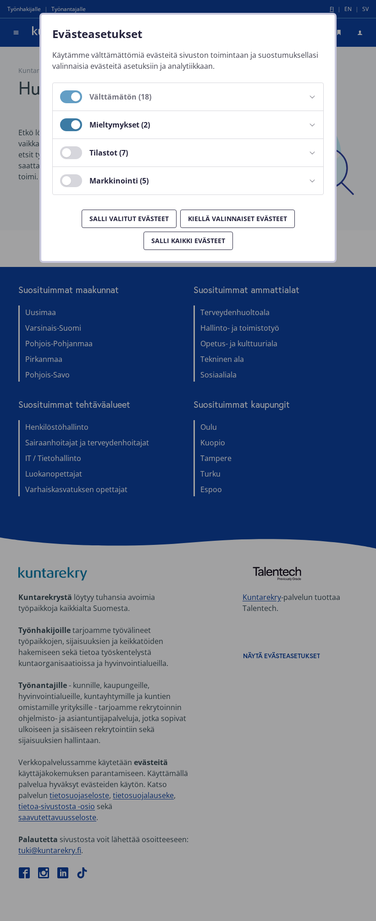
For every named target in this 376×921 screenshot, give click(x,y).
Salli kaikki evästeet (188, 240)
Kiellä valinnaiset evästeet (237, 218)
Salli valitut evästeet (129, 218)
